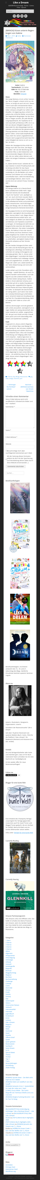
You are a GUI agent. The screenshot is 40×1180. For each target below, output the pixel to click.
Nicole (8, 1118)
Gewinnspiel (10, 1001)
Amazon (23, 94)
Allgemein (9, 953)
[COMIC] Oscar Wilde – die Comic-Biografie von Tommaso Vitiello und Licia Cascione (19, 1092)
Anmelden (9, 1165)
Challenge (9, 981)
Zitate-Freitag (10, 1068)
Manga (18, 376)
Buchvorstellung (11, 979)
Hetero (8, 1003)
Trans (8, 1061)
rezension (16, 378)
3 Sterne (9, 376)
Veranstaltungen (11, 1063)
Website (8, 444)
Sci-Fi (7, 1050)
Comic (8, 986)
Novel (8, 1033)
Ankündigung (10, 958)
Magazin (8, 1024)
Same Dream (10, 1048)
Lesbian (8, 1020)
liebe (7, 378)
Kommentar (10, 407)
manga (11, 378)
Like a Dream (21, 2)
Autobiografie (10, 966)
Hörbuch (9, 1007)
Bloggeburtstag (11, 973)
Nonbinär (9, 1031)
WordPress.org (11, 1171)
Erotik (8, 992)
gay (31, 376)
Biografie (9, 968)
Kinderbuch (10, 1016)
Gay (14, 376)
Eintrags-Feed (10, 1167)
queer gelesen (10, 1042)
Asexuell (8, 964)
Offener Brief (10, 1037)
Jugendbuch (10, 1014)
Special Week (10, 1052)
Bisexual (8, 971)
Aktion (8, 951)
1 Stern (8, 940)
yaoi (21, 378)
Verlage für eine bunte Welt (23, 833)
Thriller (8, 1057)
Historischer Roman (12, 1005)
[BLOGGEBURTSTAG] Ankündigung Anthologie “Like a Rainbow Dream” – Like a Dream (20, 1111)
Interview (9, 1011)
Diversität (9, 988)
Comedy (8, 983)
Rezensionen (24, 376)
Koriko (19, 36)
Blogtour (8, 975)
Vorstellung (9, 1065)
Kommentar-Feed (12, 1169)
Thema (8, 1055)
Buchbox (9, 977)
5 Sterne (8, 949)
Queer (8, 1040)
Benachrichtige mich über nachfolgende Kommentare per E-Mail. (19, 452)
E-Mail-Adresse (11, 437)
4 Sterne (8, 947)
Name (8, 430)
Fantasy (8, 996)
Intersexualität (11, 1009)
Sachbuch (9, 1046)
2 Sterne (8, 943)
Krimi (7, 1018)
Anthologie (9, 960)
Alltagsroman (10, 955)
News (7, 1029)
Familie (8, 994)
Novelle (8, 1035)
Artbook (8, 962)
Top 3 (7, 1059)
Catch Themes (30, 1178)
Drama (8, 990)
